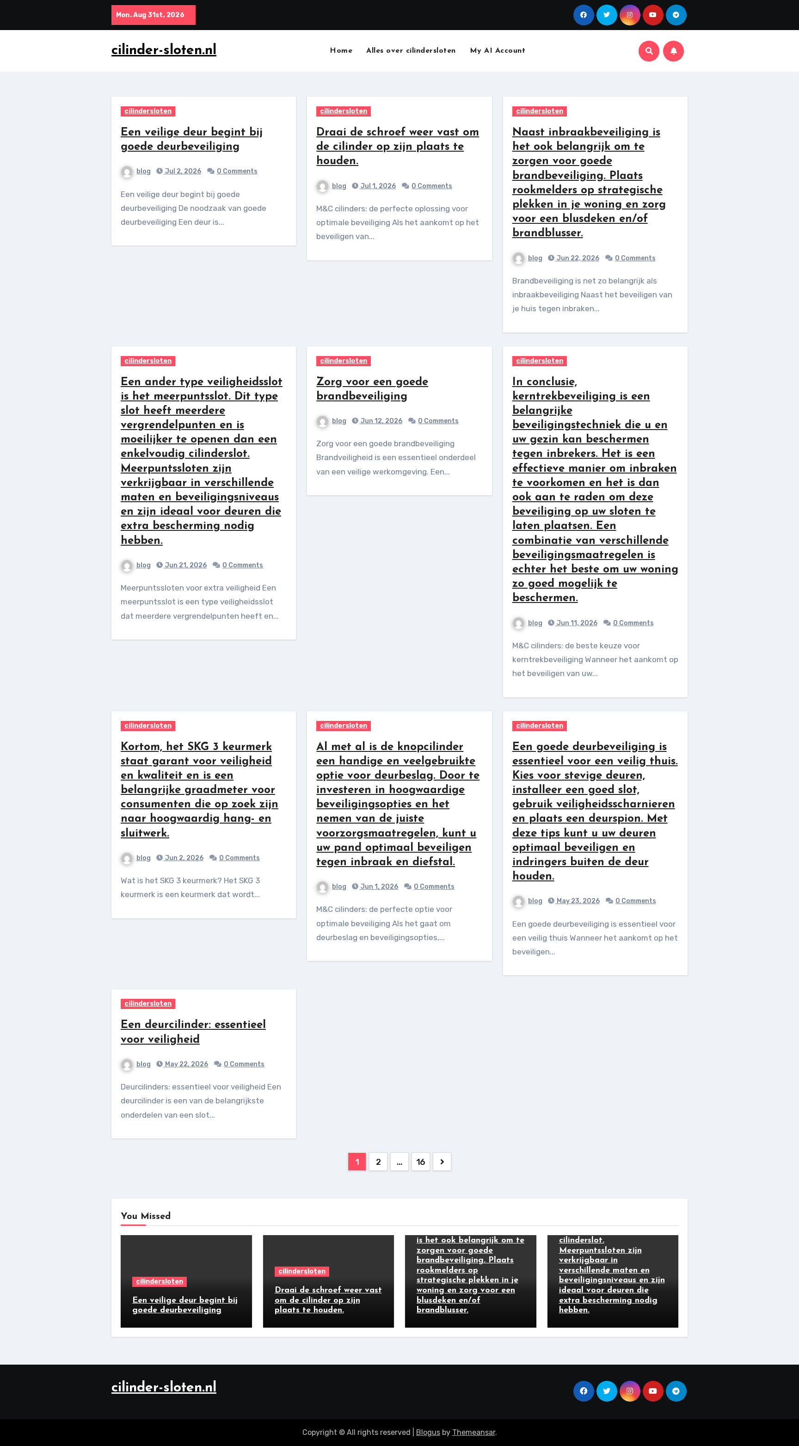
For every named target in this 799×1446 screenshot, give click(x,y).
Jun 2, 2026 (183, 858)
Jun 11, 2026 (576, 623)
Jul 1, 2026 (377, 186)
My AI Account (498, 51)
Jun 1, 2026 (378, 887)
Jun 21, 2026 (185, 565)
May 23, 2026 (577, 901)
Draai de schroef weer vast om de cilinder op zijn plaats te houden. (397, 147)
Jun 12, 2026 (380, 421)
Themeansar (473, 1432)
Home (341, 51)
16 (420, 1162)
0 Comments (237, 171)
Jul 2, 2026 (182, 171)
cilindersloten (148, 111)
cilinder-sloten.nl (163, 50)
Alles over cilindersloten (411, 51)
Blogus (428, 1432)
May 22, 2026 (186, 1064)
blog (143, 171)
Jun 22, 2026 (577, 258)
